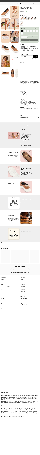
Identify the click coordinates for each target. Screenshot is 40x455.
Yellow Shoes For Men (18, 402)
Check (36, 56)
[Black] (28, 18)
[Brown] (31, 18)
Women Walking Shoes (31, 409)
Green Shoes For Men (31, 402)
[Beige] (25, 18)
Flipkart (21, 303)
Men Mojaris (6, 398)
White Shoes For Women (7, 412)
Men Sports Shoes (35, 395)
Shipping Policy (22, 296)
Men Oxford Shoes (16, 398)
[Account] (36, 4)
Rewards (21, 279)
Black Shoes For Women (13, 411)
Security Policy (22, 291)
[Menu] (2, 4)
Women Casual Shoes (14, 405)
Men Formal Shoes (24, 395)
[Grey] (35, 18)
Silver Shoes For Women (7, 413)
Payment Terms (22, 284)
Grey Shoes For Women (28, 411)
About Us (21, 281)
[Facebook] (21, 304)
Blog (21, 282)
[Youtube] (24, 304)
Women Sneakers (25, 409)
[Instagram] (22, 304)
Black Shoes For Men (12, 401)
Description (22, 62)
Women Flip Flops (24, 408)
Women (2, 305)
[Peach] (21, 23)
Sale (1, 308)
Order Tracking (3, 279)
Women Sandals (5, 409)
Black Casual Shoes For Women (23, 414)
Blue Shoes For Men (25, 402)
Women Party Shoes (34, 405)
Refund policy (22, 289)
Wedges (22, 416)
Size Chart (35, 28)
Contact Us (2, 289)
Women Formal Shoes (27, 405)
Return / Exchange (4, 281)
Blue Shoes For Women (22, 413)
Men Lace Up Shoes (25, 397)
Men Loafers (33, 397)
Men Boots (12, 397)
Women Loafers (29, 408)
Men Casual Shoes (13, 395)
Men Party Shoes (30, 395)
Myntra (21, 301)
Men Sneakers (34, 398)
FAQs (2, 284)
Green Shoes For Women (22, 412)
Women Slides (10, 409)
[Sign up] (28, 270)
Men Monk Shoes (10, 398)
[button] (22, 9)
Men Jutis (29, 397)
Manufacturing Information (24, 117)
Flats (12, 416)
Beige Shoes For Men (5, 402)
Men (1, 303)
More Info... (35, 58)
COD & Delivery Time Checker (5, 286)
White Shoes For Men (31, 401)
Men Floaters (20, 397)
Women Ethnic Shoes (21, 405)
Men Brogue (16, 397)
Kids (1, 310)
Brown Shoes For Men (18, 401)
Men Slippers (26, 398)
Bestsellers (2, 301)
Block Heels (14, 416)
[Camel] (21, 18)
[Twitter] (26, 304)
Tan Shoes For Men (12, 402)
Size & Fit (21, 115)
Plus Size (2, 306)
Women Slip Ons (19, 409)
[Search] (34, 4)
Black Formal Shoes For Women (31, 413)
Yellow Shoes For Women (15, 413)
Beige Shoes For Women (15, 412)
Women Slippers (14, 409)
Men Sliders (29, 398)
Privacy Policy (22, 286)
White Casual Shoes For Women (13, 414)
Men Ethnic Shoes (18, 395)
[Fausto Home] (20, 4)
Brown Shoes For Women (21, 411)
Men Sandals (21, 398)
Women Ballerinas (14, 408)
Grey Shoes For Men (25, 401)
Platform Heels (19, 416)
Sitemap (21, 294)
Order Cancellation (4, 282)
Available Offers (22, 44)
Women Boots (19, 408)
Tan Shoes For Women (29, 412)
